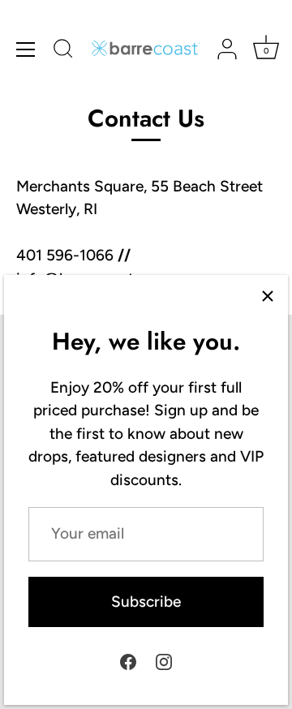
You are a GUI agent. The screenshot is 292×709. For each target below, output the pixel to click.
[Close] (268, 295)
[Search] (63, 51)
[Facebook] (128, 660)
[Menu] (26, 49)
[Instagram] (164, 660)
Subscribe (146, 601)
